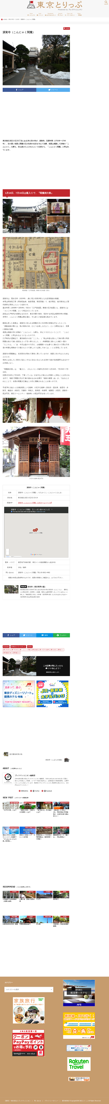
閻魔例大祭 (8, 653)
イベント (40, 14)
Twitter (37, 791)
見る (30, 646)
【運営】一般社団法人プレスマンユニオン (17, 1101)
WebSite (25, 791)
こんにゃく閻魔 (26, 649)
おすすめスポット (51, 14)
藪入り (61, 649)
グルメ (60, 14)
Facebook (49, 791)
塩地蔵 (36, 649)
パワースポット (70, 14)
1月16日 (7, 649)
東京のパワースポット (19, 646)
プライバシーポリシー (51, 1101)
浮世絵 (79, 14)
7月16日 (15, 649)
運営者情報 (65, 1101)
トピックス (32, 14)
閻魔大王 (17, 653)
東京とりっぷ (84, 1101)
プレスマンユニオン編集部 (25, 775)
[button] (25, 216)
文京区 (7, 646)
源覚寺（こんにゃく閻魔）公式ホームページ (34, 503)
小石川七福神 (45, 649)
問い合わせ (37, 1101)
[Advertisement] (36, 117)
